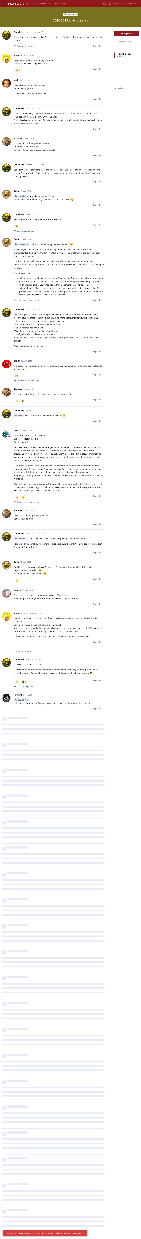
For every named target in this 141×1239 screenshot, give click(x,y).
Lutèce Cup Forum (18, 3)
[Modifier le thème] (109, 3)
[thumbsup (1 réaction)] (17, 401)
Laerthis (21, 538)
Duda (20, 314)
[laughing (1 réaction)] (17, 376)
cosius (21, 415)
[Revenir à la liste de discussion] (3, 3)
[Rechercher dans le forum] (104, 3)
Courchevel (23, 196)
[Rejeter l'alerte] (84, 1233)
